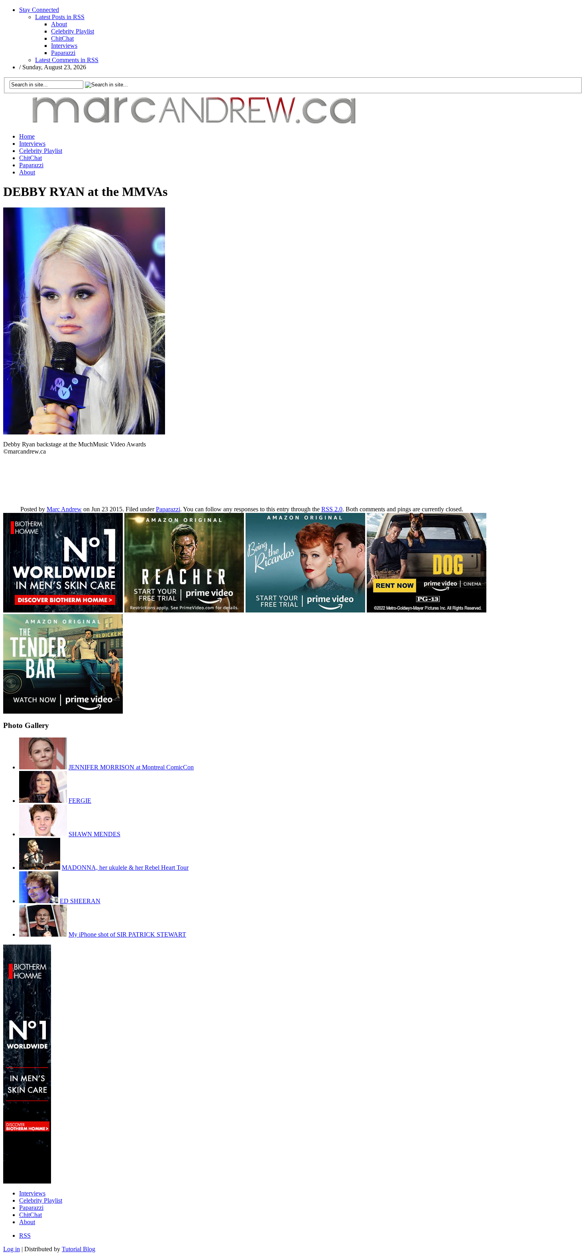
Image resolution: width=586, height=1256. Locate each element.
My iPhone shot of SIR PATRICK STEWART (127, 934)
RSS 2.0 (331, 509)
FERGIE (80, 800)
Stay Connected (39, 9)
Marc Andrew (64, 509)
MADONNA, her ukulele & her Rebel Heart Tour (125, 867)
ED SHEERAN (80, 901)
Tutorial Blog (78, 1249)
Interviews (64, 45)
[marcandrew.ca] (196, 124)
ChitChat (62, 38)
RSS (25, 1235)
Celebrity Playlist (72, 31)
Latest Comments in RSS (66, 60)
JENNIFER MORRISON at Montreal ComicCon (131, 767)
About (59, 24)
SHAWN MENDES (94, 834)
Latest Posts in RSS (60, 17)
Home (27, 136)
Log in (11, 1249)
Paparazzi (63, 52)
